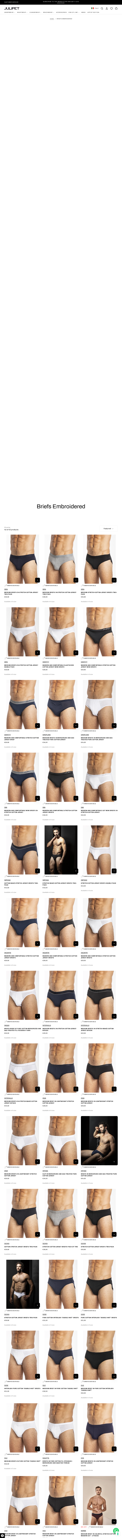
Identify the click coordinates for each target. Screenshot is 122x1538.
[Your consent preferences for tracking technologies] (118, 1534)
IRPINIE (45, 1171)
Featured (107, 529)
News (83, 12)
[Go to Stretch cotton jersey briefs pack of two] (61, 1213)
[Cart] (116, 8)
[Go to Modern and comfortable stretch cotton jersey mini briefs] (99, 631)
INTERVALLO (47, 1025)
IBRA (6, 589)
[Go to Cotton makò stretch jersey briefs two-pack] (22, 849)
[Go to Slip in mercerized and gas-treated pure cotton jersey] (61, 1140)
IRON (44, 1098)
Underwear (9, 12)
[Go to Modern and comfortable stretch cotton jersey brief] (22, 704)
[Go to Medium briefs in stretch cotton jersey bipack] (61, 995)
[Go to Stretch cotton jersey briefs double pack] (99, 849)
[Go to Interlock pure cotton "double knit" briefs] (22, 1355)
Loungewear (34, 12)
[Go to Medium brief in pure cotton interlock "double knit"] (99, 1355)
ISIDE (44, 1314)
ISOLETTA (46, 1458)
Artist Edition (93, 12)
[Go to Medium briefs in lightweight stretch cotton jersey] (99, 1067)
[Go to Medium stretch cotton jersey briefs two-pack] (99, 559)
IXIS (82, 1458)
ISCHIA (6, 1243)
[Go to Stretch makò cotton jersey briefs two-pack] (61, 849)
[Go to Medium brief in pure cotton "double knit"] (61, 1355)
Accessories (61, 12)
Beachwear (48, 12)
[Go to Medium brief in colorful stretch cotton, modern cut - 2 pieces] (99, 1500)
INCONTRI (7, 953)
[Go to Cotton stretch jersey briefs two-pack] (22, 1213)
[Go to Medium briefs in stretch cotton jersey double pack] (22, 631)
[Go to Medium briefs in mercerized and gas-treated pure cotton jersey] (99, 704)
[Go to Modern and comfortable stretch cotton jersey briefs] (61, 777)
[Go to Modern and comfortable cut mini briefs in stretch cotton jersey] (99, 777)
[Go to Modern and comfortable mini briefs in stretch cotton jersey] (22, 777)
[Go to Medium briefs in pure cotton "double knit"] (22, 1427)
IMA (5, 807)
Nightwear (21, 12)
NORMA (83, 1531)
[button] (95, 8)
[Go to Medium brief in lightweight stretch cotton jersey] (61, 1067)
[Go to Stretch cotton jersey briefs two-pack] (99, 1213)
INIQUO (6, 1025)
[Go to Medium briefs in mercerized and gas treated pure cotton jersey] (61, 704)
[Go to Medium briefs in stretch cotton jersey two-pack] (22, 559)
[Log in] (106, 8)
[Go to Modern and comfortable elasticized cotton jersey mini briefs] (61, 631)
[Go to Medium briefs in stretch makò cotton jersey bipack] (99, 995)
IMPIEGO (7, 880)
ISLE (44, 1385)
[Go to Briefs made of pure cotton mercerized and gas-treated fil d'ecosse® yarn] (22, 995)
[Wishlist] (111, 8)
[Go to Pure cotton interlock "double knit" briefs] (61, 1284)
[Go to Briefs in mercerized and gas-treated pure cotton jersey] (99, 1140)
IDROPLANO (47, 735)
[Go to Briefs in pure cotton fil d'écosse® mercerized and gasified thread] (61, 1427)
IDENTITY (46, 662)
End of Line (73, 12)
